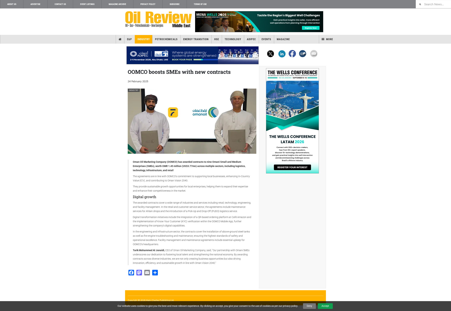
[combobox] (433, 4)
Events (266, 39)
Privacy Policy (147, 4)
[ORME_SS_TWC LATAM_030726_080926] (292, 120)
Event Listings (87, 4)
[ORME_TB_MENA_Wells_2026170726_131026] (259, 21)
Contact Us (60, 4)
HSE (216, 39)
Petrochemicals (166, 39)
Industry (143, 39)
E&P (129, 39)
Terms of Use (200, 4)
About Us (11, 4)
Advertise (35, 4)
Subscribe (175, 4)
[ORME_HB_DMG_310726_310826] (192, 55)
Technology (233, 39)
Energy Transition (196, 39)
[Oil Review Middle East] (158, 19)
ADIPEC (251, 39)
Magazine (283, 39)
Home (120, 39)
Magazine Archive (117, 4)
